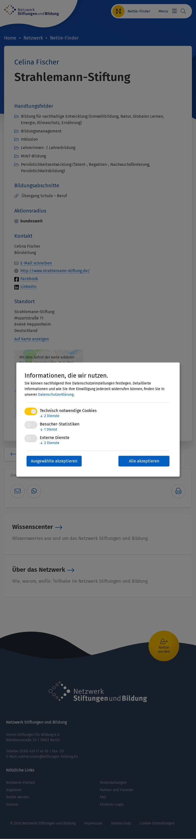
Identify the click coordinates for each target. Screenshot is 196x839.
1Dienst (48, 429)
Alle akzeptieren (144, 461)
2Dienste (49, 416)
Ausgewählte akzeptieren (54, 461)
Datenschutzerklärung (56, 394)
